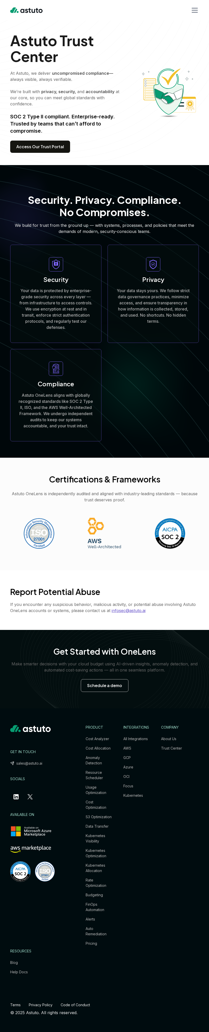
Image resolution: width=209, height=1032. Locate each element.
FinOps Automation (95, 907)
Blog (14, 962)
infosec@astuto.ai (129, 610)
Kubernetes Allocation (95, 868)
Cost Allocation (98, 748)
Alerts (90, 919)
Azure (128, 767)
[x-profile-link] (31, 797)
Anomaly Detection (94, 760)
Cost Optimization (96, 805)
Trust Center (171, 748)
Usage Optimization (96, 790)
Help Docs (19, 972)
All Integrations (135, 739)
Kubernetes (133, 795)
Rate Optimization (96, 883)
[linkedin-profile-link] (17, 797)
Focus (128, 786)
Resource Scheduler (94, 775)
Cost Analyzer (97, 739)
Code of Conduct (75, 1005)
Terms (15, 1005)
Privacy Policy (41, 1005)
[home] (26, 10)
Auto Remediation (96, 931)
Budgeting (94, 895)
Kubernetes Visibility (95, 838)
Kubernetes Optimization (96, 853)
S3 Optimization (99, 817)
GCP (127, 757)
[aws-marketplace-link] (30, 849)
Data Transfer (97, 826)
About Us (168, 739)
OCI (126, 776)
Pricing (91, 943)
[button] (194, 10)
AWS (127, 748)
